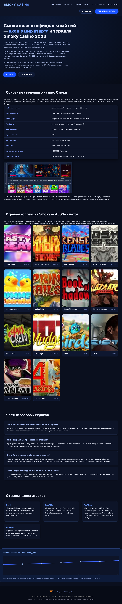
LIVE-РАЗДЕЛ (56, 4)
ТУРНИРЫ (78, 4)
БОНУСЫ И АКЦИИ (98, 4)
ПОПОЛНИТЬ (26, 74)
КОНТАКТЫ (68, 4)
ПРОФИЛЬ (86, 11)
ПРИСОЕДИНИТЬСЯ (107, 11)
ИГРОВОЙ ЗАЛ (113, 4)
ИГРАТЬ (9, 74)
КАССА (86, 4)
